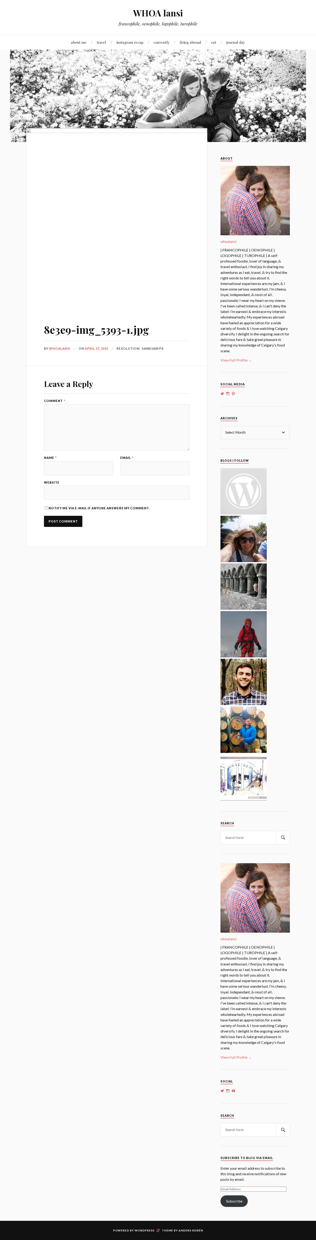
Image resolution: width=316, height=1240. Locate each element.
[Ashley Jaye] (243, 608)
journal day (235, 42)
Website (51, 482)
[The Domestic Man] (243, 703)
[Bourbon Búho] (243, 751)
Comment (54, 400)
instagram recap (129, 42)
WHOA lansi (158, 13)
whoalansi (59, 348)
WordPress (145, 1230)
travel (101, 42)
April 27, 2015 (96, 348)
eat (213, 42)
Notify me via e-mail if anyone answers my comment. (99, 508)
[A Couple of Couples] (243, 513)
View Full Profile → (236, 360)
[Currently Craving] (243, 560)
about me (79, 42)
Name (50, 457)
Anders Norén (191, 1230)
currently (162, 42)
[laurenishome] (243, 799)
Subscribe (234, 1201)
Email (126, 457)
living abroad (190, 42)
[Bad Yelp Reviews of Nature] (243, 656)
